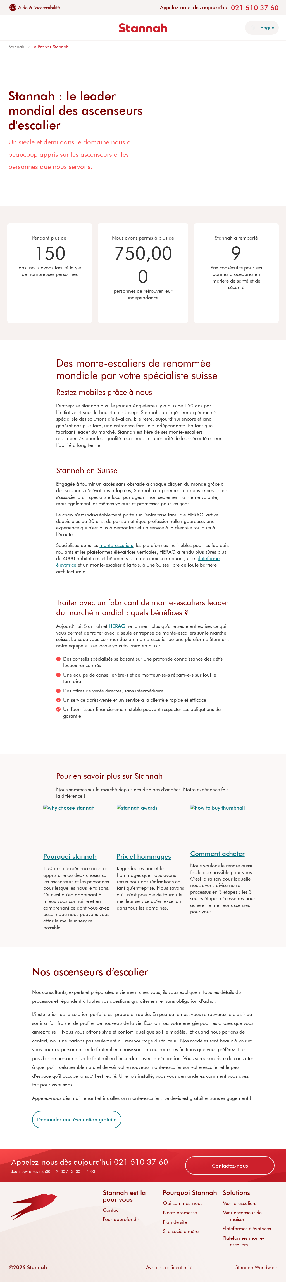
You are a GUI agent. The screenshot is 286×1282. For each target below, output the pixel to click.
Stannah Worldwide (256, 1267)
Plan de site (175, 1221)
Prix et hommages (144, 856)
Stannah (16, 47)
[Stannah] (143, 27)
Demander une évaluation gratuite (76, 1119)
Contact (111, 1209)
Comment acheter (217, 853)
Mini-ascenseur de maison (242, 1215)
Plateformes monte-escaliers (243, 1241)
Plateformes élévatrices (247, 1228)
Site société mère (181, 1231)
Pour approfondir (121, 1219)
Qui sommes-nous (182, 1203)
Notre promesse (180, 1212)
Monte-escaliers (239, 1203)
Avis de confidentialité (169, 1267)
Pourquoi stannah (70, 856)
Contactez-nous (230, 1165)
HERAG (117, 626)
